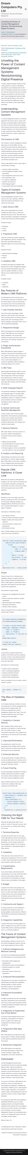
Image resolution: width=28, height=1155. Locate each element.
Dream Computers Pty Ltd (11, 7)
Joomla (14, 54)
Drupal (2, 54)
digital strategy (22, 52)
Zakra (13, 1152)
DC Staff (5, 45)
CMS (6, 52)
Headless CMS (8, 54)
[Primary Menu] (26, 9)
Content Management (13, 52)
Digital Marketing (10, 48)
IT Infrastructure (19, 48)
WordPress (10, 56)
